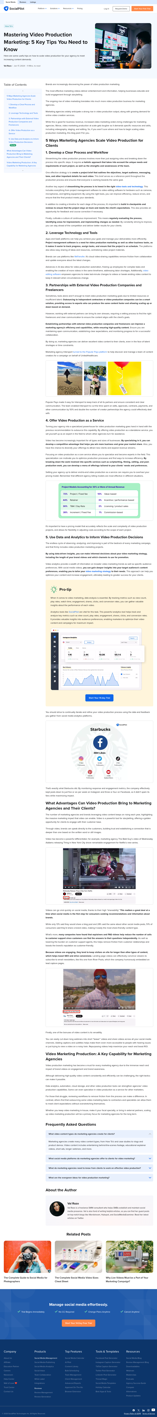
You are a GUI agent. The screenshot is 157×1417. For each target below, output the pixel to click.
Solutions (54, 8)
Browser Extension (73, 1391)
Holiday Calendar (103, 1387)
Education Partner (11, 1366)
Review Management (43, 1392)
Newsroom (8, 1374)
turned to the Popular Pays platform (90, 351)
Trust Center (9, 1387)
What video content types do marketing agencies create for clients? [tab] (82, 1133)
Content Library (71, 1366)
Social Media (11, 2)
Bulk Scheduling (72, 1370)
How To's (9, 26)
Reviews (23, 2)
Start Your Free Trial (142, 8)
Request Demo (121, 8)
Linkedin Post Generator (106, 1374)
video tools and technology (129, 186)
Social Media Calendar (74, 1358)
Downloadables (132, 1366)
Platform (41, 8)
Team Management (73, 1374)
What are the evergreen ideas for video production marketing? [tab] (79, 1177)
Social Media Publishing (44, 1362)
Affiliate (7, 1362)
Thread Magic (101, 1379)
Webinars (130, 1370)
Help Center (9, 1379)
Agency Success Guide (136, 1383)
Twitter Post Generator (105, 1370)
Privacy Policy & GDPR (132, 1413)
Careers (7, 1370)
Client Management (73, 1379)
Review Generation (42, 1396)
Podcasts (130, 1379)
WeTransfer (79, 256)
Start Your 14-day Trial (99, 697)
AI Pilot (68, 1362)
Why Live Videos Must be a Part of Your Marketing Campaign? (127, 1279)
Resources (67, 8)
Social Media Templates (106, 1383)
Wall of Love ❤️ (10, 1383)
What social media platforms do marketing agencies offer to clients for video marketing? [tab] (92, 1158)
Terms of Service (148, 1413)
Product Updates (133, 1395)
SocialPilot (74, 611)
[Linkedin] (143, 1410)
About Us (8, 1358)
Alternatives (131, 1391)
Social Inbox (39, 1370)
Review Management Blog (137, 1362)
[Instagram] (148, 1410)
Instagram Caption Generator (108, 1362)
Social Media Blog (134, 1358)
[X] (138, 1410)
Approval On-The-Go (74, 1387)
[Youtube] (153, 1410)
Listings (33, 2)
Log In (106, 8)
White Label (39, 1379)
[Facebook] (133, 1410)
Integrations (39, 1383)
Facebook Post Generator (106, 1358)
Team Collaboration (42, 1374)
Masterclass (131, 1374)
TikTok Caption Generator (106, 1366)
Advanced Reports (73, 1383)
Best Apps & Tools (103, 1391)
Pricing (80, 8)
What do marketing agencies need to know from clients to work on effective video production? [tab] (95, 1168)
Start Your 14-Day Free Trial (78, 1323)
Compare (130, 1387)
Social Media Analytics (44, 1366)
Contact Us (8, 1391)
